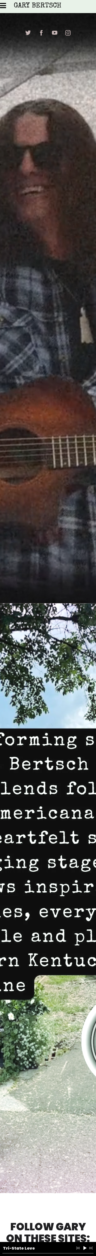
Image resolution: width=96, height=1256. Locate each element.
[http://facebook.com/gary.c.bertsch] (41, 33)
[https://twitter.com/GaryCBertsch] (28, 33)
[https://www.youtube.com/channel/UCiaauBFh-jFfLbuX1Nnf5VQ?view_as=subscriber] (54, 33)
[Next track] (91, 1248)
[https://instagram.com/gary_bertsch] (68, 33)
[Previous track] (78, 1248)
